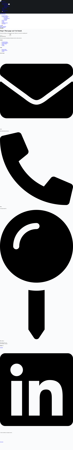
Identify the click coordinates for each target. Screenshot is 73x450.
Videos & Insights (5, 22)
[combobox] (4, 35)
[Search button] (10, 35)
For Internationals (6, 18)
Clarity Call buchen (3, 26)
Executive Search (4, 15)
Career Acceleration (5, 16)
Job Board (5, 19)
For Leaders (6, 17)
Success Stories (4, 20)
